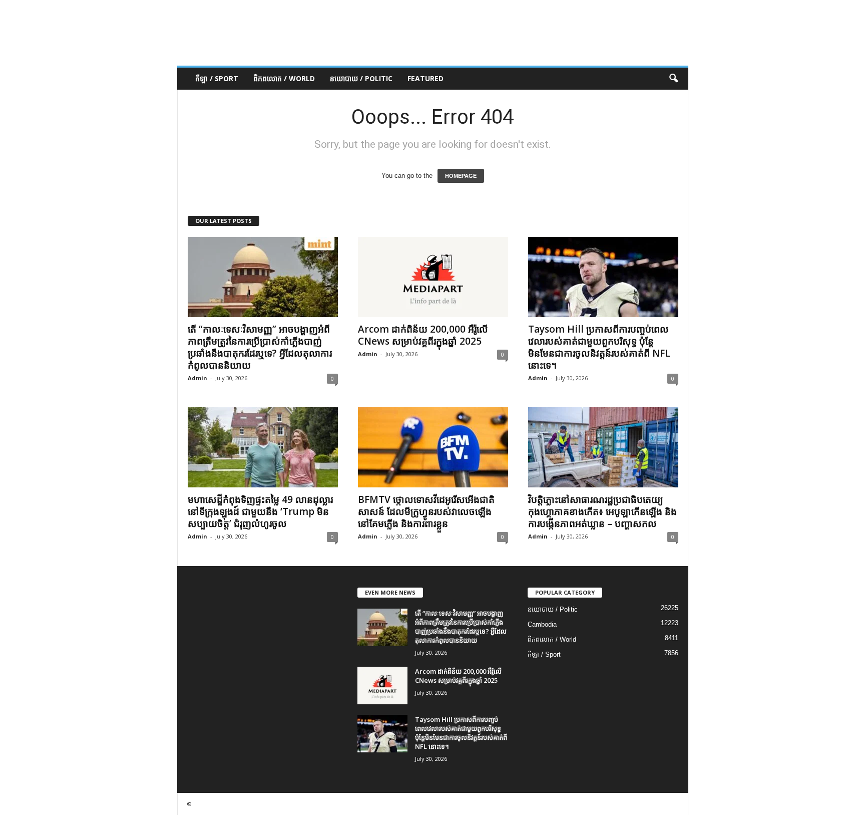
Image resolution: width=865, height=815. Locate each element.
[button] (673, 79)
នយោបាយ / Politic (361, 78)
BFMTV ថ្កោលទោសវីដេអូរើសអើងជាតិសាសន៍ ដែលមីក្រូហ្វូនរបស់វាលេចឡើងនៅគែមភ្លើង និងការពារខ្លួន (426, 511)
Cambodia (542, 624)
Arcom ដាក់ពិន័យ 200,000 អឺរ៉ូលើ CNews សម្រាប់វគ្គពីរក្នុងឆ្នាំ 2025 (423, 335)
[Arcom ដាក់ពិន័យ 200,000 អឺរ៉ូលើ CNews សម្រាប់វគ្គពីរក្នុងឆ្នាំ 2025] (433, 277)
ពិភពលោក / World (284, 78)
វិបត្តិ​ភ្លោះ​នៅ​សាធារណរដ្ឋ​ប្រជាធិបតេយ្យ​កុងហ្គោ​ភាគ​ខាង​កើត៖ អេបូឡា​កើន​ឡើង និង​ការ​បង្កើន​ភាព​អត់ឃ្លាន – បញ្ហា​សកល (602, 511)
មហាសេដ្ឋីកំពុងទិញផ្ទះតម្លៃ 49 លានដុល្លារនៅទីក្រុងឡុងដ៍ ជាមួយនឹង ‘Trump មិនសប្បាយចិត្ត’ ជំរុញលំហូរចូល (260, 511)
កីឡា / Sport (216, 78)
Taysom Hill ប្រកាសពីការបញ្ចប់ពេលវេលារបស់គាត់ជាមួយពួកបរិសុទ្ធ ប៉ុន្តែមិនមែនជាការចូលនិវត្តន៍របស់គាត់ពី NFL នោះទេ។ (599, 347)
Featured (425, 78)
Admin (197, 378)
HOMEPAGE (461, 176)
